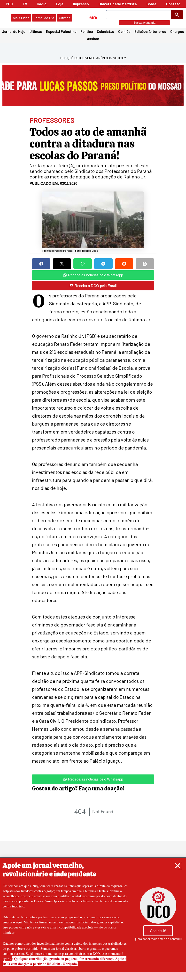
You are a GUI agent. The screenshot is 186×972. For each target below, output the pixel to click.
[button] (177, 865)
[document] (93, 486)
